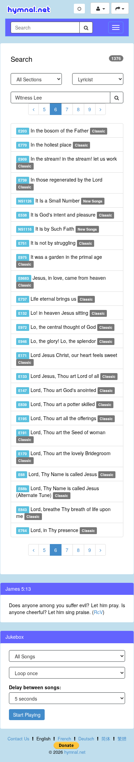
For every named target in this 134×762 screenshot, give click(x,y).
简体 (105, 739)
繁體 (122, 739)
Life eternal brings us (55, 298)
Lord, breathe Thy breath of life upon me (63, 512)
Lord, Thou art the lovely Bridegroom (64, 456)
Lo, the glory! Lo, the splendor (65, 340)
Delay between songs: (35, 687)
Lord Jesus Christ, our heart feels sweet (67, 358)
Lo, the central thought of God (65, 326)
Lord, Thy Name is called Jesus (65, 474)
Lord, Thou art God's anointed (65, 389)
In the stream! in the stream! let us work (67, 162)
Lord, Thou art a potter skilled (64, 404)
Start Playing (27, 714)
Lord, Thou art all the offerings (65, 418)
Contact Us (18, 739)
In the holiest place (53, 144)
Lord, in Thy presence (56, 530)
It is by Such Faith (57, 228)
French (64, 739)
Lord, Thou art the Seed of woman (61, 435)
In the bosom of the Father (61, 130)
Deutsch (86, 739)
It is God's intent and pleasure (65, 214)
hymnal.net (75, 752)
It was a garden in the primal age (60, 260)
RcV (98, 612)
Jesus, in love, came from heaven (61, 281)
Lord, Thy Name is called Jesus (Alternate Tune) (57, 491)
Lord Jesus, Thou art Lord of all (66, 375)
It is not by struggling (55, 242)
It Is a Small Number (60, 200)
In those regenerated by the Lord (60, 182)
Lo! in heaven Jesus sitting (61, 312)
